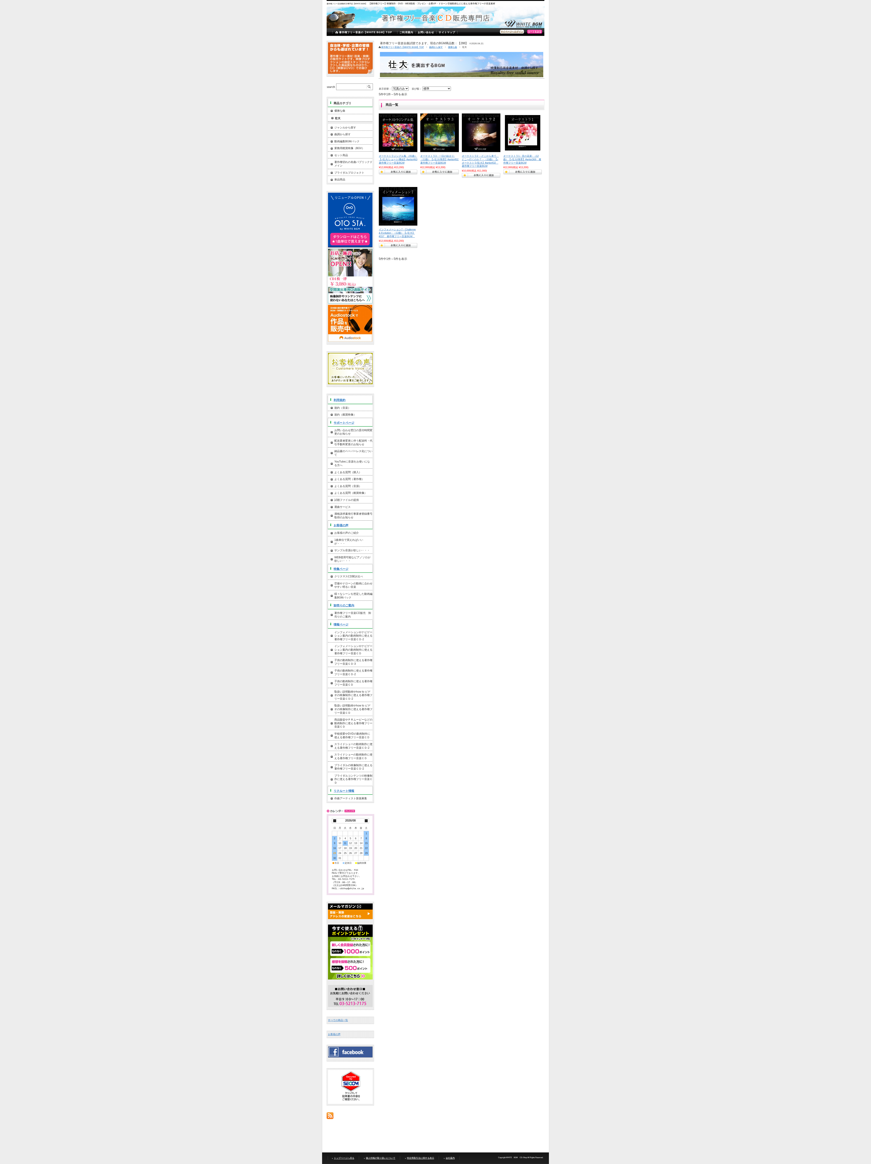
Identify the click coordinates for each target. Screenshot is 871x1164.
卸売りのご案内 (344, 605)
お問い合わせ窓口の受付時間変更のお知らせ (353, 432)
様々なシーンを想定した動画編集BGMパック (353, 595)
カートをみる (534, 31)
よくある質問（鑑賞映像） (350, 493)
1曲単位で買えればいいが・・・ (348, 541)
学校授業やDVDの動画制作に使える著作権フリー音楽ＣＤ (352, 735)
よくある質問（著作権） (349, 479)
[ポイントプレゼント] (350, 978)
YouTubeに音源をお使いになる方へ (352, 463)
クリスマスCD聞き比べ (348, 576)
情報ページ (341, 624)
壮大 (337, 118)
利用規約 (339, 400)
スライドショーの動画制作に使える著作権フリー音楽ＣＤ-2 (353, 746)
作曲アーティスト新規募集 (350, 798)
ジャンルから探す (345, 127)
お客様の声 (341, 525)
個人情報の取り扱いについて (380, 1158)
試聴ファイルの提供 (346, 500)
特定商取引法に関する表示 (420, 1158)
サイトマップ (447, 32)
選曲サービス (342, 507)
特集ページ (341, 569)
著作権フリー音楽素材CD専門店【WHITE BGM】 (347, 4)
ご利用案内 (406, 32)
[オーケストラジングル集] (398, 132)
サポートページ (344, 422)
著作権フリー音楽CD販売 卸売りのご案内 (352, 614)
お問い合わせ (426, 32)
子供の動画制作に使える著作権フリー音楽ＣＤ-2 (353, 672)
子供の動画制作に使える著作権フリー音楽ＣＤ (353, 683)
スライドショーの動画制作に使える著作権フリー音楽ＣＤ (353, 756)
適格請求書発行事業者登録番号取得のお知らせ (353, 515)
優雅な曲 (452, 47)
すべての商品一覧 (338, 1020)
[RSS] (330, 1117)
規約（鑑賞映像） (345, 414)
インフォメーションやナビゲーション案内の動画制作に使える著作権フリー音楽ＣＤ (353, 650)
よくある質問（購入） (348, 472)
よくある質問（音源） (348, 486)
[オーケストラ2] (481, 132)
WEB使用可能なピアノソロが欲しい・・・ (352, 559)
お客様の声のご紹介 (346, 532)
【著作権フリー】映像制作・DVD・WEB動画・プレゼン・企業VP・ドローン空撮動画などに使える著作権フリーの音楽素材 (432, 3)
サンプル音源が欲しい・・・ (352, 550)
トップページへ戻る (344, 1158)
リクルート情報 (344, 790)
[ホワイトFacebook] (350, 1056)
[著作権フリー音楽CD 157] (398, 206)
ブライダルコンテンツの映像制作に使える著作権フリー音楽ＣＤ (353, 779)
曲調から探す (436, 47)
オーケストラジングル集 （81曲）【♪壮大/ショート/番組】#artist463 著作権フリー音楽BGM (399, 159)
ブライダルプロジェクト (349, 172)
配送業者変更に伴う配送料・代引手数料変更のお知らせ (353, 442)
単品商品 (339, 179)
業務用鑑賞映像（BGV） (349, 148)
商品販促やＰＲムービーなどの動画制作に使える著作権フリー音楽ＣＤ (353, 723)
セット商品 (341, 155)
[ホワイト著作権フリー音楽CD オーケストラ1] (522, 132)
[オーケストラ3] (439, 132)
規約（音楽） (342, 407)
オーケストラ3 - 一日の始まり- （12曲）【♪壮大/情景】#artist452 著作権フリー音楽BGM (440, 159)
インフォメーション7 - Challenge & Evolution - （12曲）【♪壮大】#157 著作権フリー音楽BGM (397, 232)
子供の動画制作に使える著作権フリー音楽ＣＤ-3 (353, 662)
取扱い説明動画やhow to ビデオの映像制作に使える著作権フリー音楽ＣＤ (353, 709)
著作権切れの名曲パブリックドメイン (353, 163)
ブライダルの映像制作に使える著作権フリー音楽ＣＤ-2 (353, 767)
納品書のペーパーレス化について (353, 453)
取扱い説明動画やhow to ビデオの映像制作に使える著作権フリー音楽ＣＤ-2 (353, 695)
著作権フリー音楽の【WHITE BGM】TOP (365, 32)
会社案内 (450, 1158)
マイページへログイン (512, 31)
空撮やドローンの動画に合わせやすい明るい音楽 (353, 585)
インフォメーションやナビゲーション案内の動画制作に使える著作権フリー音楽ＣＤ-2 (353, 636)
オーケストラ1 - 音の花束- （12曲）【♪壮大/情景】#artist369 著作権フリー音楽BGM (522, 159)
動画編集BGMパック (347, 141)
